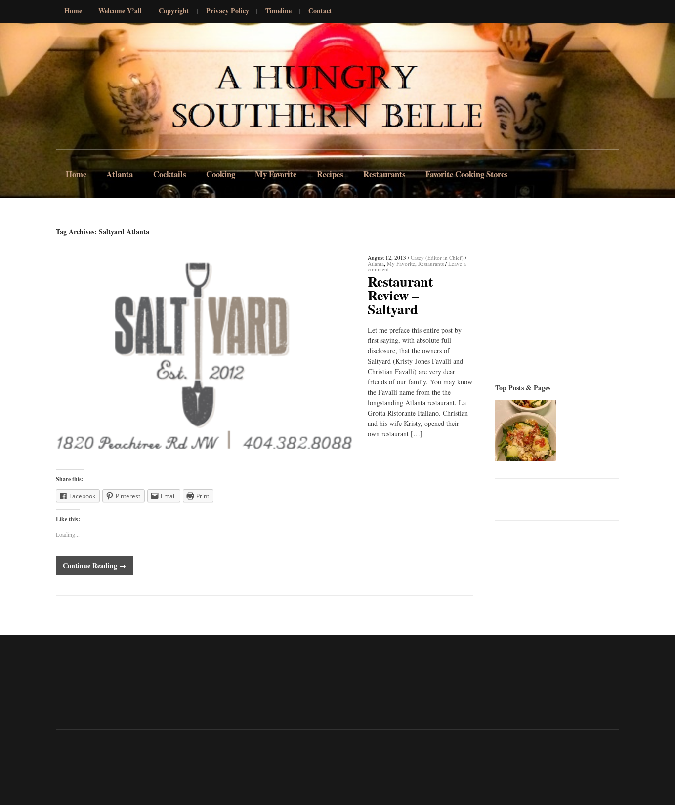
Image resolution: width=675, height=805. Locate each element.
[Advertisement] (569, 288)
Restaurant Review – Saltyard (400, 295)
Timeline (278, 11)
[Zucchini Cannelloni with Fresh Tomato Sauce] (525, 430)
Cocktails (169, 174)
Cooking (220, 174)
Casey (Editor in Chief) (437, 257)
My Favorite (275, 174)
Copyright (174, 11)
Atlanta (119, 174)
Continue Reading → (94, 565)
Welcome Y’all (120, 11)
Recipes (330, 174)
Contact (320, 11)
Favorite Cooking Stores (466, 174)
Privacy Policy (227, 11)
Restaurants (384, 174)
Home (73, 11)
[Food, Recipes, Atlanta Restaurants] (80, 88)
